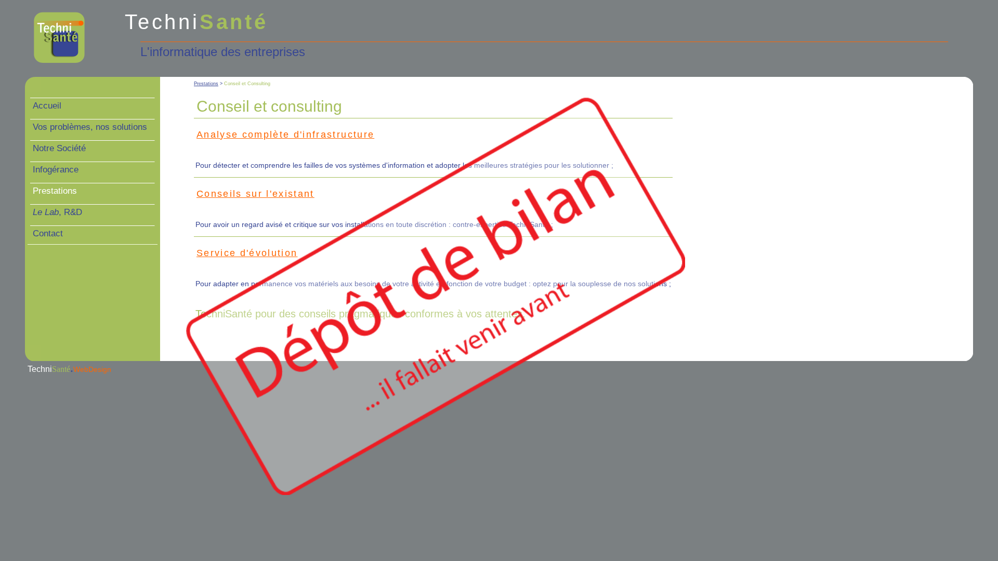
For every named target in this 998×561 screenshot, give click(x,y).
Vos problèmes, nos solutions (90, 127)
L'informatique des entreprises (222, 52)
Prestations (206, 83)
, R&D (57, 212)
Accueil (47, 106)
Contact (48, 233)
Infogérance (55, 170)
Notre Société (59, 148)
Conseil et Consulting (247, 83)
